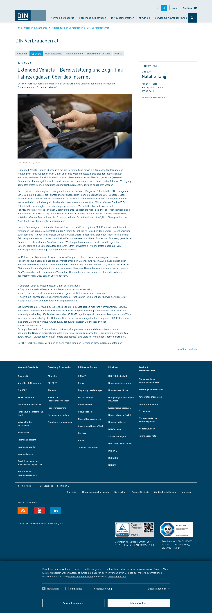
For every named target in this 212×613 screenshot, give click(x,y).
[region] (106, 581)
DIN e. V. (82, 375)
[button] (159, 588)
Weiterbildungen (147, 428)
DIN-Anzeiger (115, 429)
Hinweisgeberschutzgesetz (95, 492)
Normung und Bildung (58, 414)
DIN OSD (112, 465)
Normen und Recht (27, 439)
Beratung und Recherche (151, 389)
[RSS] (23, 510)
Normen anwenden (27, 446)
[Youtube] (39, 510)
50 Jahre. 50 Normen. (88, 447)
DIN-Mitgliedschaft (117, 375)
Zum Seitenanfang (187, 348)
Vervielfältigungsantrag (150, 396)
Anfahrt (82, 440)
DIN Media (26, 485)
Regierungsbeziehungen (90, 390)
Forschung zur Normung (60, 422)
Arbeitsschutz (24, 432)
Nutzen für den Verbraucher (67, 27)
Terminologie (145, 411)
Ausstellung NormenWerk (91, 425)
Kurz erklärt (23, 375)
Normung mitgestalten (119, 383)
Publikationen (85, 411)
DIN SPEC (22, 390)
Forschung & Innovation (92, 17)
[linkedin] (55, 510)
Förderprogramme (57, 407)
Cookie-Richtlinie (117, 576)
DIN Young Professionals (120, 443)
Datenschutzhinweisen (80, 576)
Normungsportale (147, 435)
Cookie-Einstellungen (165, 492)
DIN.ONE (112, 450)
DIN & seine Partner (122, 17)
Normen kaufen (25, 453)
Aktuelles (52, 375)
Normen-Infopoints (148, 403)
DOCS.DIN (113, 457)
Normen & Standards (62, 17)
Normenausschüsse (118, 390)
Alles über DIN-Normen (29, 383)
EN (157, 7)
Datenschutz (120, 492)
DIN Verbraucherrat (98, 27)
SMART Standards (26, 397)
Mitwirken (144, 17)
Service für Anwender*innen (171, 17)
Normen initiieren (117, 422)
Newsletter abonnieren (89, 418)
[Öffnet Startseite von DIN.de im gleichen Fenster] (30, 14)
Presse (81, 383)
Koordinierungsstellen (119, 407)
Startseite (71, 492)
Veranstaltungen (86, 397)
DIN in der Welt (85, 404)
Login (174, 7)
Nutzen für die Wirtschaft (30, 404)
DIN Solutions (46, 485)
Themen (52, 390)
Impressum (186, 492)
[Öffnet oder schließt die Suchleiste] (192, 18)
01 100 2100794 (140, 544)
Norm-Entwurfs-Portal (119, 414)
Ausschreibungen (117, 436)
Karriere (82, 433)
